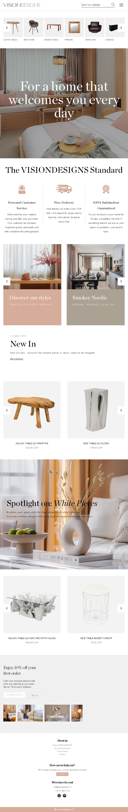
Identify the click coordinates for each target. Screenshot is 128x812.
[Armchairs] (94, 27)
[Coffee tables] (13, 27)
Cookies (62, 755)
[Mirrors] (74, 27)
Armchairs (90, 40)
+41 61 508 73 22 (62, 791)
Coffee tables (10, 40)
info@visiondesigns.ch (62, 787)
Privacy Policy (62, 752)
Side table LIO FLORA (96, 443)
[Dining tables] (54, 27)
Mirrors (69, 40)
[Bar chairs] (33, 27)
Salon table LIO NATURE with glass (32, 638)
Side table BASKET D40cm (96, 638)
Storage (110, 40)
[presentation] (6, 28)
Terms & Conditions (62, 749)
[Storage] (115, 27)
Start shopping (16, 359)
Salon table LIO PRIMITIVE (32, 443)
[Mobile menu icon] (121, 5)
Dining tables (51, 40)
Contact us (62, 774)
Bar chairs (29, 40)
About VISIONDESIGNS (62, 746)
